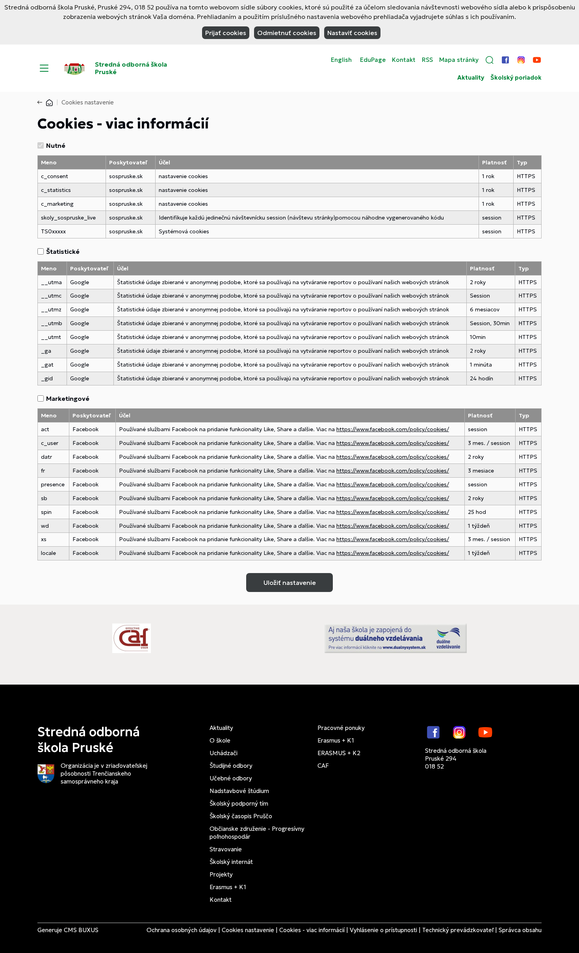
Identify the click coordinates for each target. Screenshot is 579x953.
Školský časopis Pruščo (241, 816)
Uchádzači (224, 753)
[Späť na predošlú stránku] (41, 102)
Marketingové (67, 398)
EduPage (373, 59)
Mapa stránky (459, 59)
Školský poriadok (516, 77)
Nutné (55, 145)
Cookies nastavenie (248, 930)
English (341, 59)
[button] (489, 60)
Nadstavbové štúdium (239, 791)
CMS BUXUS (81, 930)
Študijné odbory (231, 765)
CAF (323, 765)
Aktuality (470, 77)
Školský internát (231, 862)
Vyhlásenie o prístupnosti (383, 930)
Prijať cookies (225, 33)
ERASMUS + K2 (338, 753)
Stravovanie (226, 849)
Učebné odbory (231, 778)
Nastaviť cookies (352, 33)
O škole (220, 740)
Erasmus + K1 (228, 887)
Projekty (221, 874)
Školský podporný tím (239, 803)
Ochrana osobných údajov (182, 930)
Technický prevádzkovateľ (458, 930)
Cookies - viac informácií (312, 930)
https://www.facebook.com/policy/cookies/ (392, 429)
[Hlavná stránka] (49, 102)
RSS (427, 59)
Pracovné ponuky (341, 728)
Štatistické (63, 251)
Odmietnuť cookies (286, 33)
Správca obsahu (520, 930)
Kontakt (404, 59)
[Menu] (44, 68)
